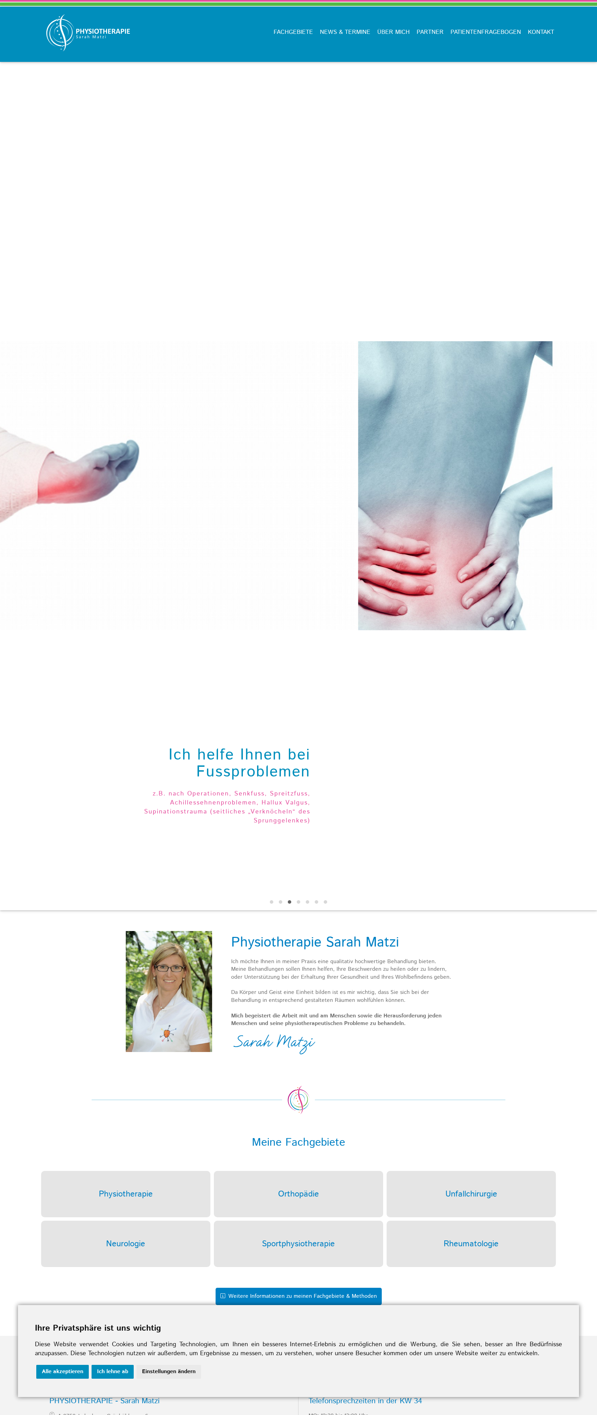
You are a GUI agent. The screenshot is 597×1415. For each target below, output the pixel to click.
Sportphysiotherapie (298, 1244)
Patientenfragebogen (486, 32)
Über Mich (393, 32)
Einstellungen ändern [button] (169, 1372)
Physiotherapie (126, 1194)
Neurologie (125, 1244)
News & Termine (345, 32)
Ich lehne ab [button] (112, 1372)
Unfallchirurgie (471, 1194)
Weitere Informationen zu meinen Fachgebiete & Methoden (302, 1296)
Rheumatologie (471, 1244)
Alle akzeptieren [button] (62, 1372)
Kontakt (541, 32)
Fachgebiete (293, 32)
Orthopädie (298, 1194)
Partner (430, 32)
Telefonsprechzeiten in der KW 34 (365, 1401)
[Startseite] (85, 58)
